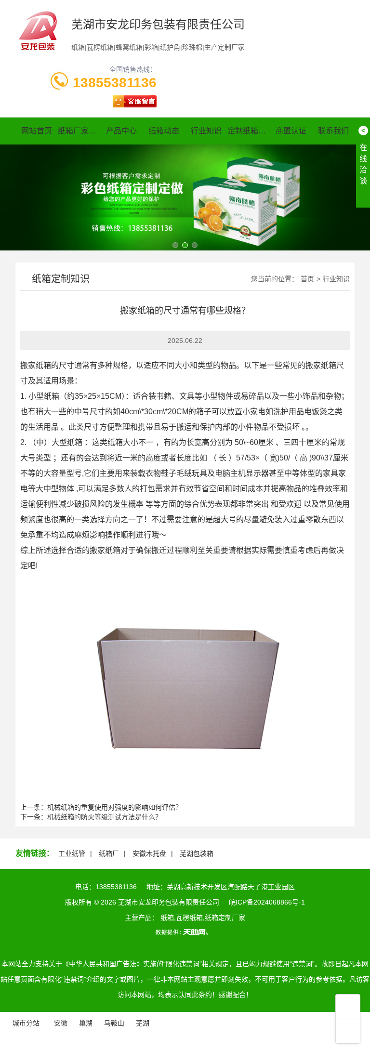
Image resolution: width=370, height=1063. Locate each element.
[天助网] (185, 932)
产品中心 (121, 131)
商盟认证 (291, 131)
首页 (307, 279)
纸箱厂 (109, 853)
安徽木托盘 (149, 853)
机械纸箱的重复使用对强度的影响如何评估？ (114, 807)
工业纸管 (71, 853)
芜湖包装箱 (196, 853)
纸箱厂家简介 (79, 131)
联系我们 (333, 131)
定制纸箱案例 (248, 131)
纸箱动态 (163, 131)
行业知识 (206, 131)
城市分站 (26, 1023)
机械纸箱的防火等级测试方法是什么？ (104, 817)
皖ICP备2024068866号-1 (267, 902)
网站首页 (36, 131)
